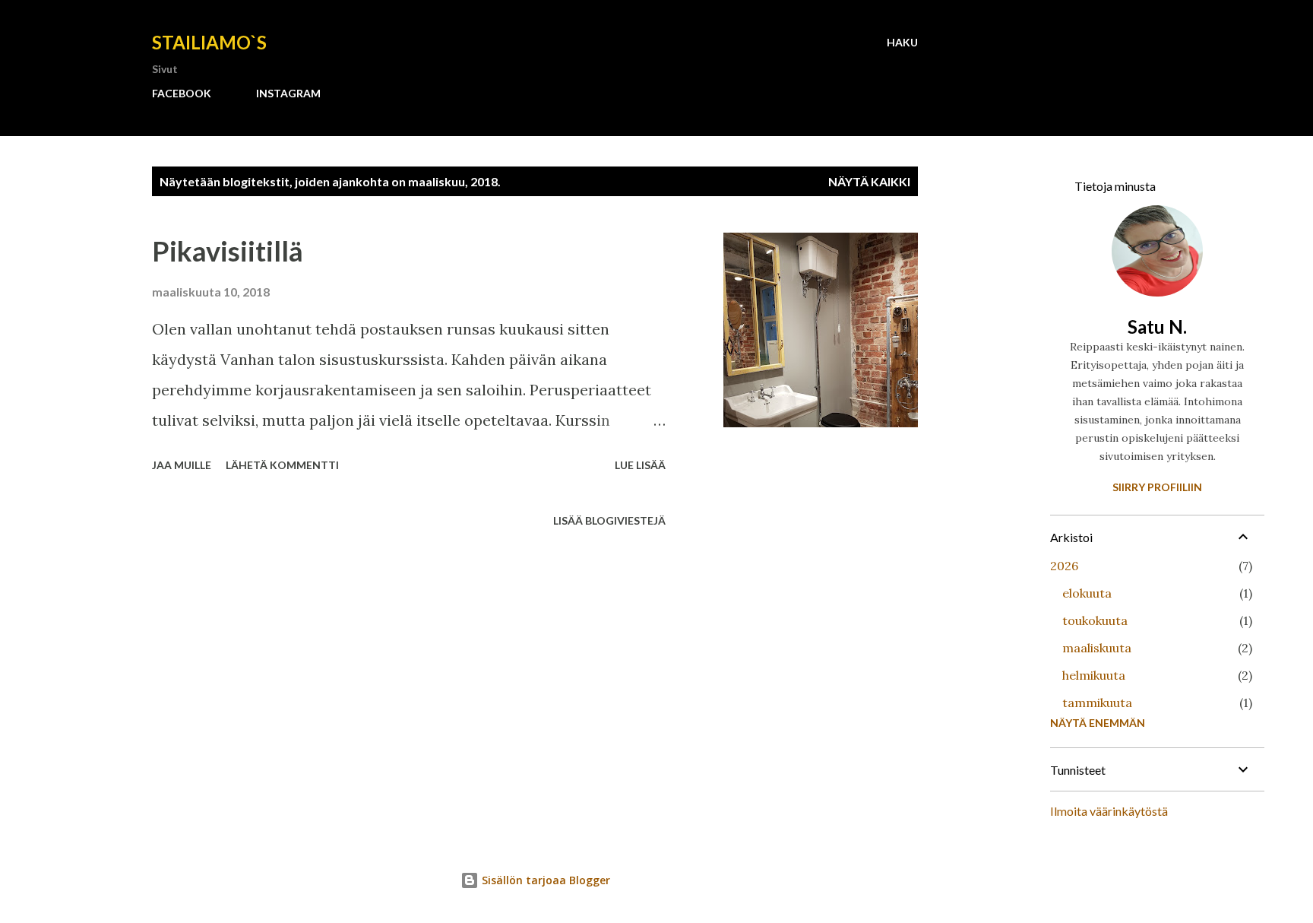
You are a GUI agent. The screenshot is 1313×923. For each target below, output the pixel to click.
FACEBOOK (181, 93)
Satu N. (1157, 327)
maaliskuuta (1096, 647)
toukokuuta (1095, 620)
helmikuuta (1093, 675)
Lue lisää (640, 464)
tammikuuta (1097, 702)
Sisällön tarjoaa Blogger (544, 880)
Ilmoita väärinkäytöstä (1109, 811)
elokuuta (1087, 593)
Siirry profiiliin (1157, 487)
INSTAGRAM (288, 93)
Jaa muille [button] (181, 464)
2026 (1064, 565)
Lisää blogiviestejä (609, 520)
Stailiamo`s (209, 42)
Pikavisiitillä (227, 251)
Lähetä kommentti (282, 464)
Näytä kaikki (869, 181)
